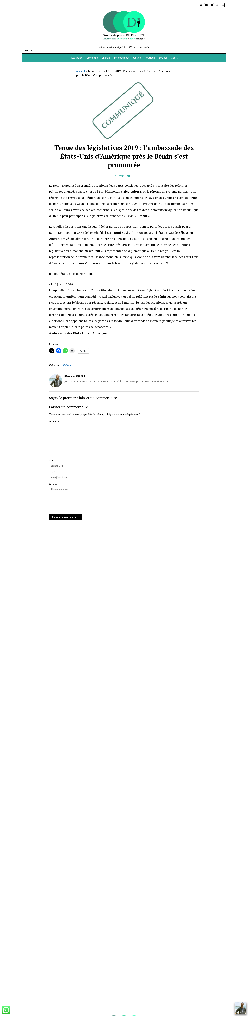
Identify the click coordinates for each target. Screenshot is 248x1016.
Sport (174, 57)
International (121, 57)
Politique (150, 57)
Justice (137, 57)
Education (76, 57)
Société (163, 57)
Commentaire (55, 421)
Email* (52, 472)
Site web (53, 484)
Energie (106, 57)
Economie (92, 57)
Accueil (80, 71)
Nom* (51, 460)
